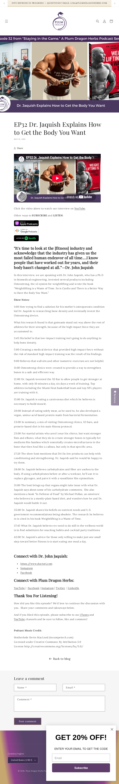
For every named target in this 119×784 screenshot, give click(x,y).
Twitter (60, 588)
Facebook (26, 572)
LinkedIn (73, 588)
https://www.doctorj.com (36, 563)
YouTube (79, 208)
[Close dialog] (112, 729)
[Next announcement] (114, 3)
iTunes (84, 614)
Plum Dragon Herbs (34, 771)
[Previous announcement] (4, 3)
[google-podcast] (26, 232)
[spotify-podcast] (26, 240)
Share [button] (20, 148)
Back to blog (61, 659)
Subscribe (81, 768)
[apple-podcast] (26, 225)
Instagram (26, 568)
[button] (6, 21)
